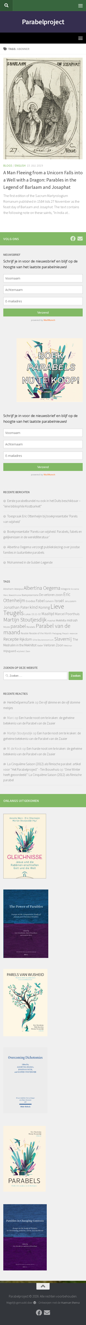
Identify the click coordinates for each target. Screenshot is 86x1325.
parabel (18, 626)
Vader (40, 645)
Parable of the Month (40, 633)
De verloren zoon (51, 595)
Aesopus (18, 588)
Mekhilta (61, 620)
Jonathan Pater (16, 607)
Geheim (49, 601)
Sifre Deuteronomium (43, 639)
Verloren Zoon (53, 645)
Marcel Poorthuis (67, 614)
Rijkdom (25, 639)
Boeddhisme (15, 595)
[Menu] (80, 5)
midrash (72, 620)
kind (34, 607)
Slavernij (63, 639)
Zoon (27, 651)
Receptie (11, 639)
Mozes (6, 627)
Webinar (68, 645)
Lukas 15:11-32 (32, 614)
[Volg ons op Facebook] (73, 238)
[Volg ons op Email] (80, 238)
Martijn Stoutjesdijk (25, 619)
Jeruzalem (70, 601)
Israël (59, 600)
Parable (24, 633)
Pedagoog (57, 633)
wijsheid (21, 651)
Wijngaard (9, 651)
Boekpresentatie (30, 595)
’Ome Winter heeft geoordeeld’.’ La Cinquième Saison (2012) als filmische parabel (42, 774)
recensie (73, 633)
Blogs (7, 165)
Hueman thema (70, 1303)
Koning (44, 607)
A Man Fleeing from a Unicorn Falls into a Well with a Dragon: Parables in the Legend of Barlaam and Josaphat (43, 179)
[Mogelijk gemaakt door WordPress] (34, 1302)
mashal (51, 620)
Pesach (65, 633)
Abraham (8, 588)
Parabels (30, 627)
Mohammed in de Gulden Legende (29, 562)
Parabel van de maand (36, 629)
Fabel (40, 600)
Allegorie (65, 588)
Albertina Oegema (42, 588)
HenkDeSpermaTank (20, 702)
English (20, 165)
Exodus (30, 601)
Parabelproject (43, 22)
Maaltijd (47, 613)
